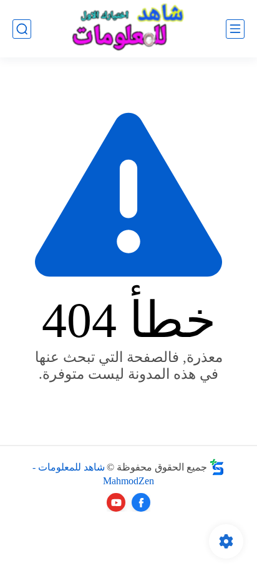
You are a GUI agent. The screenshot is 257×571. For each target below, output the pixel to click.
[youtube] (116, 502)
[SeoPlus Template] (217, 467)
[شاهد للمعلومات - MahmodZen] (128, 28)
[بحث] (21, 29)
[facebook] (141, 502)
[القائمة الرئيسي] (235, 29)
